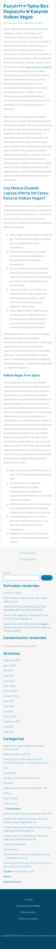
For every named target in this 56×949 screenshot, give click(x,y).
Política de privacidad (28, 918)
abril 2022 (8, 711)
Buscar (6, 573)
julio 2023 (8, 670)
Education (8, 783)
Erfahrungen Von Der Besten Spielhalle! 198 (25, 788)
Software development (14, 844)
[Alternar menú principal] (47, 8)
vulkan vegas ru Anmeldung (38, 67)
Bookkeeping (9, 773)
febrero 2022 (9, 716)
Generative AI (10, 803)
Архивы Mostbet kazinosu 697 (18, 871)
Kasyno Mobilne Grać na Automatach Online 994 (27, 813)
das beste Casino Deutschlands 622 (21, 778)
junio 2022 (8, 701)
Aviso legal (28, 899)
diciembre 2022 (11, 696)
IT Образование (11, 808)
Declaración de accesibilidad (28, 905)
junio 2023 (8, 675)
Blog (5, 767)
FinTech (7, 793)
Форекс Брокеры (12, 881)
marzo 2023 (9, 686)
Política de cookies (28, 912)
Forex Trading (10, 798)
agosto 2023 (9, 665)
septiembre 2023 (11, 660)
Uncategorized (10, 849)
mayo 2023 (8, 680)
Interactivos (49, 935)
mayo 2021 (8, 731)
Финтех (7, 876)
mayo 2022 (8, 706)
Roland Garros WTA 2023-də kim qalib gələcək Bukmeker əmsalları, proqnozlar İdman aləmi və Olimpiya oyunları (26, 627)
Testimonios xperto (12, 592)
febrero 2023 (9, 691)
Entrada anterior (28, 553)
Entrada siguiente (28, 559)
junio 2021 (8, 726)
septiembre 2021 (11, 721)
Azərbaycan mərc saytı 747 (16, 754)
